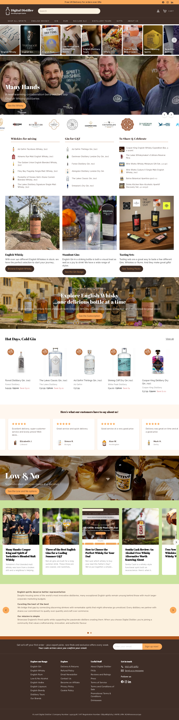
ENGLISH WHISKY (40, 21)
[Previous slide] (6, 610)
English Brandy (38, 690)
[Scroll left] (4, 40)
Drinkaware (96, 700)
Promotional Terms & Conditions (101, 695)
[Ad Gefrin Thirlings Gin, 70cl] (89, 369)
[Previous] (164, 114)
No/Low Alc (80, 21)
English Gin (36, 666)
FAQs (93, 670)
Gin (56, 21)
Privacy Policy (67, 686)
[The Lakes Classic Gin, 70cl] (55, 369)
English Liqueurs (39, 686)
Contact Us (66, 678)
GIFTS (120, 21)
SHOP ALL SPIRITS (17, 21)
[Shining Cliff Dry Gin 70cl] (124, 369)
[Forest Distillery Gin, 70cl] (21, 369)
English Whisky (38, 670)
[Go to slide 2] (91, 633)
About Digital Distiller (101, 666)
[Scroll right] (174, 40)
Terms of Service (99, 682)
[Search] (97, 11)
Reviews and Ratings (101, 674)
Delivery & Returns (70, 666)
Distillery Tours (38, 694)
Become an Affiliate (70, 682)
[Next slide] (173, 610)
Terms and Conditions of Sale (102, 688)
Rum (65, 21)
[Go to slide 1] (88, 633)
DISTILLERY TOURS (101, 21)
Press (93, 678)
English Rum (37, 674)
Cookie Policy (67, 690)
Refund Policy (67, 670)
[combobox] (69, 11)
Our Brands (36, 698)
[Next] (171, 114)
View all (170, 339)
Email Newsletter (69, 674)
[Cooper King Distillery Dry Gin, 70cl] (158, 370)
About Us (133, 21)
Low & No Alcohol (39, 678)
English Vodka (37, 682)
